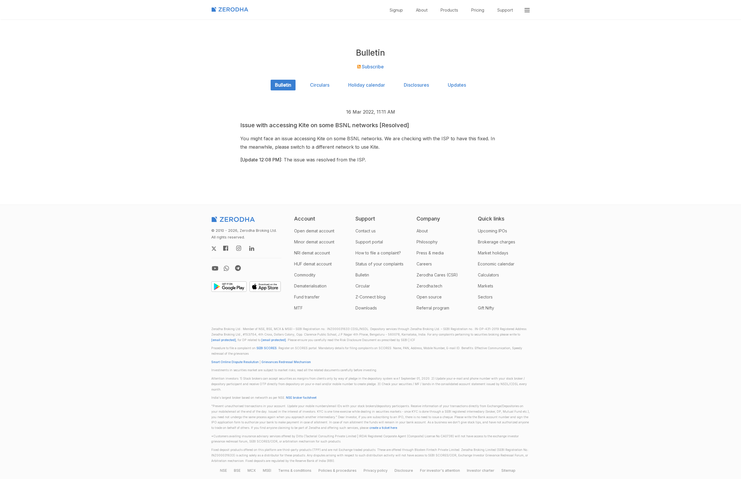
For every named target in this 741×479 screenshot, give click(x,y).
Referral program (433, 307)
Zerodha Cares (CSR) (437, 274)
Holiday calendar (366, 85)
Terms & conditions (294, 470)
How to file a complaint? (378, 252)
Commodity (305, 274)
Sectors (485, 296)
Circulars (319, 85)
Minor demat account (314, 241)
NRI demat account (312, 252)
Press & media (430, 252)
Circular (362, 285)
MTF (298, 307)
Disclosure (404, 470)
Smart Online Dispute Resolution (235, 362)
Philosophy (427, 241)
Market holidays (493, 252)
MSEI (267, 470)
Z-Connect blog (370, 296)
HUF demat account (313, 263)
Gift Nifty (486, 307)
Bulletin (283, 85)
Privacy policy (376, 470)
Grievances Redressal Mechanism (286, 362)
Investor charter (480, 470)
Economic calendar (496, 263)
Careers (424, 263)
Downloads (366, 307)
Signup (396, 10)
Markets (485, 285)
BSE (237, 470)
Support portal (369, 241)
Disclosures (416, 85)
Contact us (365, 230)
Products (449, 10)
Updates (457, 85)
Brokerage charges (496, 241)
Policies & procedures (337, 470)
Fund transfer (307, 296)
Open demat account (314, 230)
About (422, 10)
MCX (251, 470)
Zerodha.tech (429, 285)
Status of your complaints (379, 263)
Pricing (477, 10)
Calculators (488, 274)
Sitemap (508, 470)
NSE (223, 470)
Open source (429, 296)
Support (505, 10)
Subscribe (372, 67)
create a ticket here (383, 428)
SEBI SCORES (266, 348)
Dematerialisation (310, 285)
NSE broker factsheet (301, 398)
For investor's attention (440, 470)
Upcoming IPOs (492, 230)
